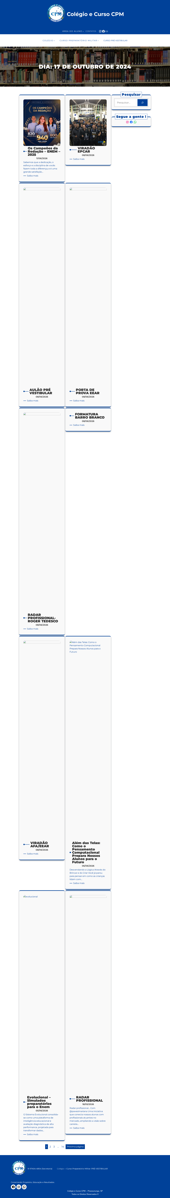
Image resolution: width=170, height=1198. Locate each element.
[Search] (142, 102)
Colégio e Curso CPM (95, 14)
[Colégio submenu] (65, 1168)
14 (62, 1146)
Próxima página (75, 1146)
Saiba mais (33, 175)
